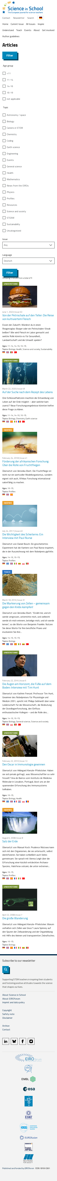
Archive (6, 1025)
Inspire (41, 24)
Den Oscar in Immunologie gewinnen (23, 764)
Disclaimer (7, 1018)
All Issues (30, 24)
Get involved (48, 30)
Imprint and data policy (13, 1002)
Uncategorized (14, 230)
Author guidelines (10, 36)
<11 (9, 73)
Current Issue (17, 24)
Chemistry (12, 134)
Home (5, 24)
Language (7, 255)
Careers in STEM (15, 128)
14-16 (10, 86)
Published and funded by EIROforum (18, 1168)
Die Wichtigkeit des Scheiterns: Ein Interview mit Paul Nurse (22, 536)
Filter (9, 55)
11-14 (10, 79)
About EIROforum (11, 998)
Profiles (10, 198)
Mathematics (13, 179)
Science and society (16, 211)
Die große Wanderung (15, 918)
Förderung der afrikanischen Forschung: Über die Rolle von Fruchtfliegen (25, 463)
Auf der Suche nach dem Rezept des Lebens (27, 392)
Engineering (12, 153)
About (37, 30)
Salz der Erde (10, 841)
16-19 (10, 92)
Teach (19, 30)
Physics (10, 192)
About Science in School (14, 995)
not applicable (13, 99)
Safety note (8, 1014)
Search (30, 18)
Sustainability (13, 224)
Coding (10, 140)
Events (27, 30)
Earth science (13, 147)
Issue (5, 239)
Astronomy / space (16, 115)
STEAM (10, 217)
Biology (10, 121)
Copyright (7, 1010)
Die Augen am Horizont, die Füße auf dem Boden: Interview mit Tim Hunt (26, 686)
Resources (12, 205)
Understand (8, 30)
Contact (6, 18)
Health (10, 173)
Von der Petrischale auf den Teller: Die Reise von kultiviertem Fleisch (28, 317)
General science (14, 166)
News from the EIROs (18, 185)
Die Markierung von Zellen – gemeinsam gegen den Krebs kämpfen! (26, 605)
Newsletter (18, 18)
